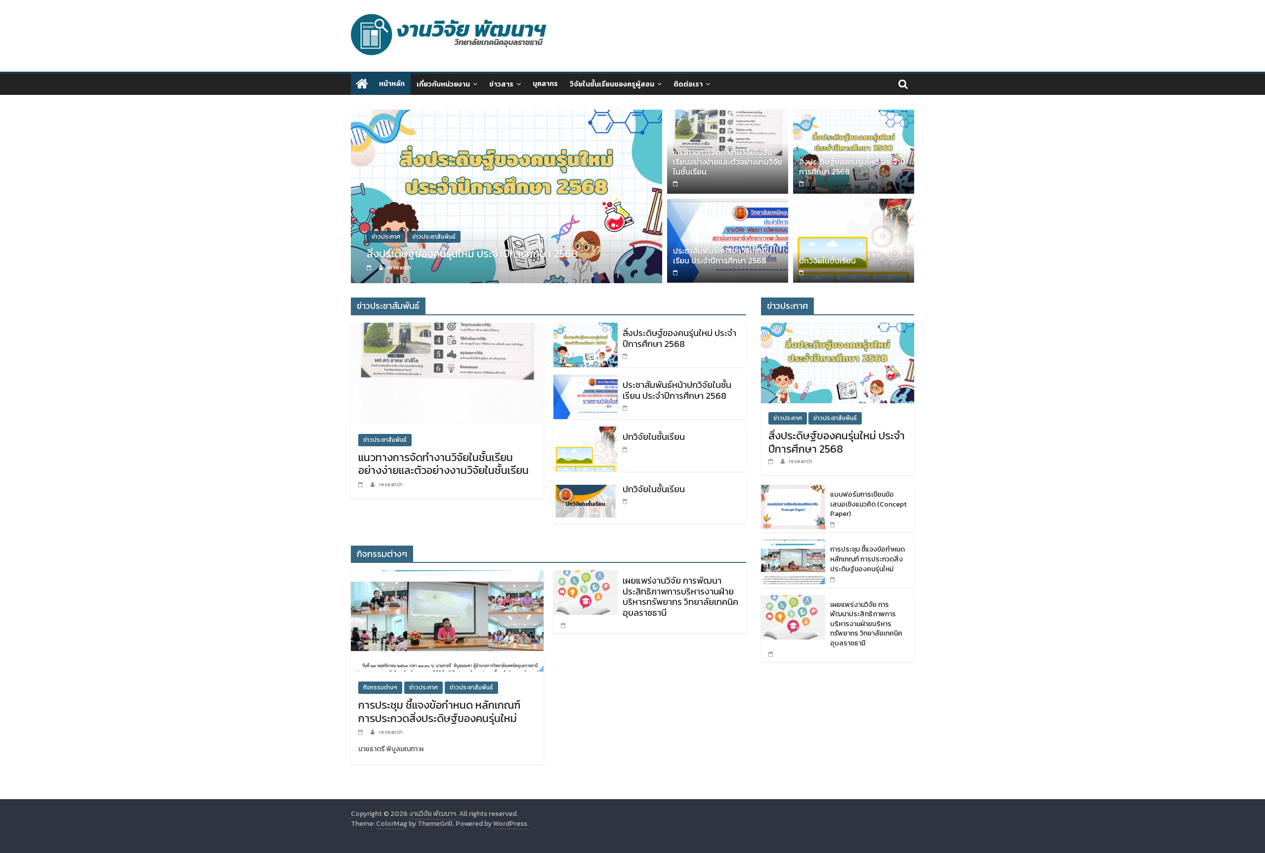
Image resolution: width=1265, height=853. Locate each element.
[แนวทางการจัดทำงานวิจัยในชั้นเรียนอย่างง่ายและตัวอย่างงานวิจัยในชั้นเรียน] (727, 116)
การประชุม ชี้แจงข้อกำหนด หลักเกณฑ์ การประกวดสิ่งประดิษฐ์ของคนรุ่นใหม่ (439, 711)
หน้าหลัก (392, 84)
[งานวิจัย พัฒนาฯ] (362, 84)
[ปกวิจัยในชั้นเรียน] (853, 205)
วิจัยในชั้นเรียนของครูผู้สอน (612, 84)
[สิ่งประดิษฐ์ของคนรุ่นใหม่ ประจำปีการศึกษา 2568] (506, 116)
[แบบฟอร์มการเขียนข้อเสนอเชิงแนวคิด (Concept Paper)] (793, 490)
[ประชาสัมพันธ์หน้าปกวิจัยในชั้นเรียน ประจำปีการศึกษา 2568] (727, 205)
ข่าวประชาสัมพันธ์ (434, 236)
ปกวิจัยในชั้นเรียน (827, 260)
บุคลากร (545, 84)
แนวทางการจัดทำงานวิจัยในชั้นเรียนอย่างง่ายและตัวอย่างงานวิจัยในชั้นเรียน (727, 161)
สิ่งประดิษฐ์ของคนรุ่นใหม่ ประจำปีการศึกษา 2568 (472, 254)
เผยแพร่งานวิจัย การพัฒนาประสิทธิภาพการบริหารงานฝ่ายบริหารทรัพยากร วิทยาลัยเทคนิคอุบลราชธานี (680, 596)
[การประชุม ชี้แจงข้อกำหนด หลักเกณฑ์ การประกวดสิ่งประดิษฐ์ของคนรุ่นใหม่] (447, 576)
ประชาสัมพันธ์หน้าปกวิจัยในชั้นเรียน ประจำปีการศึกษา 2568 (722, 255)
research (399, 267)
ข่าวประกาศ (386, 236)
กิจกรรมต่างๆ (380, 687)
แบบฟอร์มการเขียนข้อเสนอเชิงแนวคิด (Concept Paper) (868, 504)
